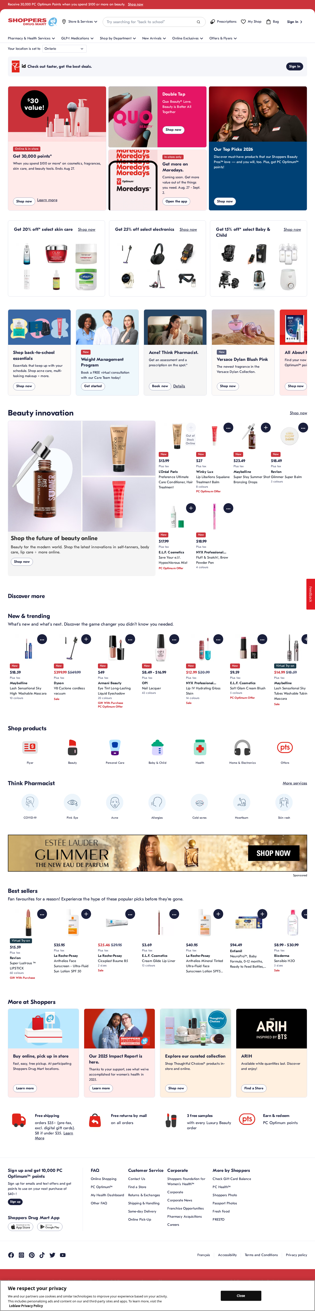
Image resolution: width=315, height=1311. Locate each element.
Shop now (135, 4)
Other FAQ (99, 1203)
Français (203, 1255)
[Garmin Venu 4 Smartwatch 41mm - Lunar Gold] (128, 279)
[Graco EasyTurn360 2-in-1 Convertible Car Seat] (229, 254)
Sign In (294, 66)
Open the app (176, 201)
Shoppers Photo (225, 1195)
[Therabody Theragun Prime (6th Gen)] (187, 279)
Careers (173, 1225)
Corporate (175, 1192)
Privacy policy (296, 1255)
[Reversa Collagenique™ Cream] (86, 254)
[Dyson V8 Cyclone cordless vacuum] (128, 254)
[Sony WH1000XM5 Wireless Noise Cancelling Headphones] (157, 254)
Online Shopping (103, 1179)
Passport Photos (225, 1203)
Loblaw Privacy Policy (26, 1306)
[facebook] (11, 1255)
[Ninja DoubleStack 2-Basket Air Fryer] (187, 254)
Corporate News (179, 1200)
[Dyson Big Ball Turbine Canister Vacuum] (157, 279)
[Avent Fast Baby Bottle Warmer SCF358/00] (288, 279)
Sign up (15, 1201)
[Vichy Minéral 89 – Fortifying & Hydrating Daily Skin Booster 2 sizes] (27, 254)
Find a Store (253, 1088)
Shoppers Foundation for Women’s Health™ (186, 1181)
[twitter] (52, 1255)
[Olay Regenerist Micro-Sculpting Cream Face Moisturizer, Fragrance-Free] (56, 254)
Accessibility (227, 1255)
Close (241, 1295)
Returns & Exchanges (144, 1195)
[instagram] (21, 1255)
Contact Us (136, 1179)
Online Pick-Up (139, 1219)
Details (179, 386)
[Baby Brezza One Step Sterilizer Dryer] (258, 279)
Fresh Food (221, 1211)
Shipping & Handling (144, 1203)
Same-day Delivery (142, 1211)
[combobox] (154, 22)
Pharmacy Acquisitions (184, 1216)
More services (295, 783)
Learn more (47, 200)
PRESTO (218, 1219)
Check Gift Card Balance (232, 1179)
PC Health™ (221, 1187)
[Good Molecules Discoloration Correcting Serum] (56, 279)
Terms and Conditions (261, 1255)
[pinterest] (32, 1255)
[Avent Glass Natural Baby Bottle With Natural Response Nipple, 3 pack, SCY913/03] (288, 254)
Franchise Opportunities (185, 1208)
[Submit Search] (198, 22)
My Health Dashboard (107, 1195)
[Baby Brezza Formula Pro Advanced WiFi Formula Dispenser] (258, 254)
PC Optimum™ (102, 1187)
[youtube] (63, 1255)
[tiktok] (42, 1255)
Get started (93, 386)
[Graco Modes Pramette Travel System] (229, 279)
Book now (160, 386)
